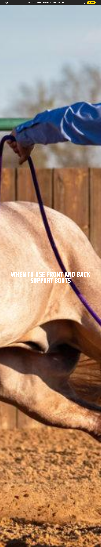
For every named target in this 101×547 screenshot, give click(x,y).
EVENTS (34, 2)
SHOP (63, 2)
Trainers (54, 2)
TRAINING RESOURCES (47, 2)
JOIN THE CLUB (91, 2)
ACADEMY (39, 2)
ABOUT (29, 2)
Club (59, 2)
